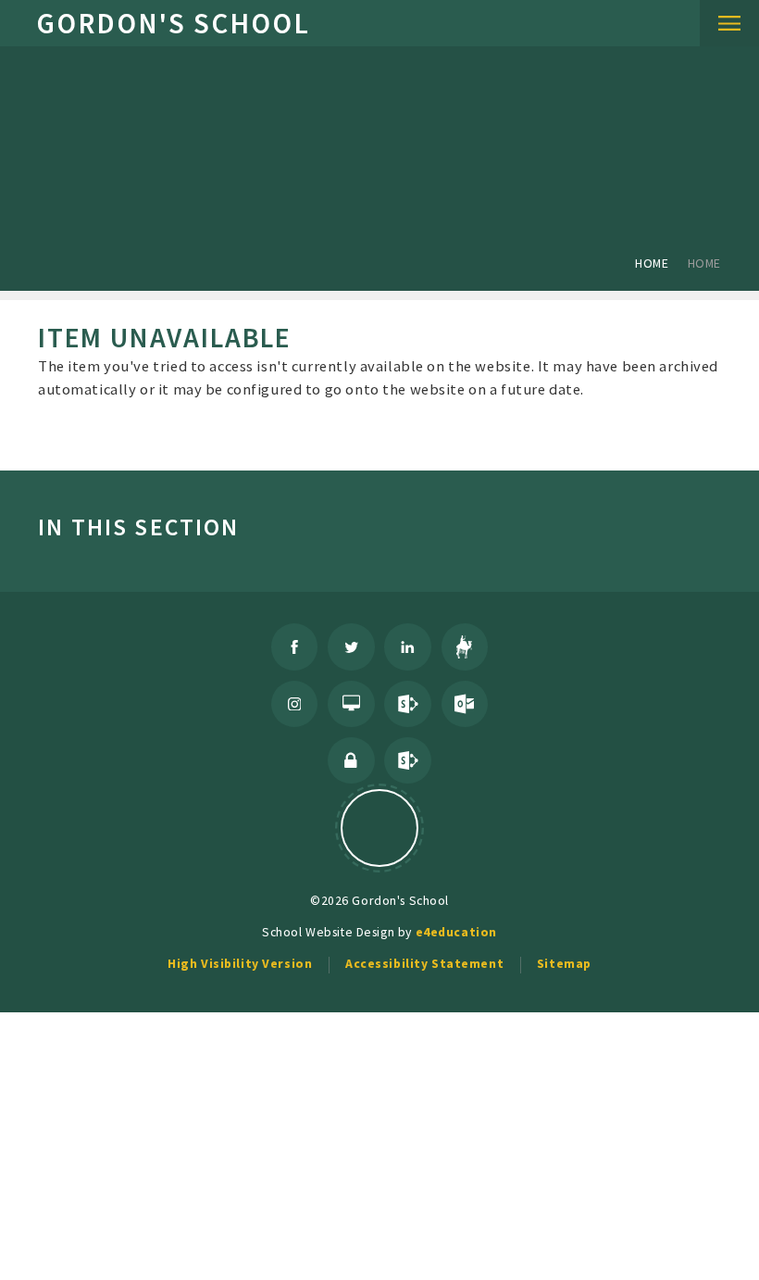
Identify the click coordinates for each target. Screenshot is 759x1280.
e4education (456, 931)
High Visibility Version (240, 963)
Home (651, 263)
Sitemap (564, 963)
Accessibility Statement (424, 963)
